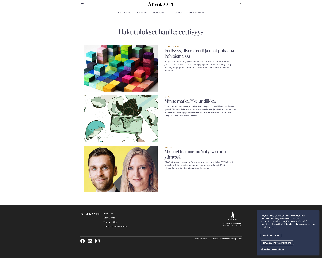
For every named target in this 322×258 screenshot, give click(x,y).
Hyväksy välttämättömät (277, 243)
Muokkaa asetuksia (272, 249)
